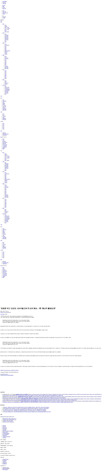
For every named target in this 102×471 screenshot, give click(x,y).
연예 (1, 111)
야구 (3, 124)
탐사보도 (4, 16)
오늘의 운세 (5, 142)
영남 (5, 76)
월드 (5, 94)
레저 (5, 62)
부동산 (4, 104)
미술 (5, 60)
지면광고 (4, 426)
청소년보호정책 (5, 434)
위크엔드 (6, 66)
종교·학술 (6, 58)
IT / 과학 (4, 105)
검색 (1, 20)
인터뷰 (6, 84)
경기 (5, 201)
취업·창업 (4, 238)
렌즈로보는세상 (5, 262)
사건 (5, 40)
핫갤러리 (4, 132)
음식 (5, 65)
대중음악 (4, 118)
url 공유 (5, 314)
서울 (5, 71)
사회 (3, 32)
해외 (5, 41)
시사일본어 (5, 145)
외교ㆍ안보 (7, 29)
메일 (3, 314)
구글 (3, 10)
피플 (3, 79)
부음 (5, 81)
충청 (5, 75)
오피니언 (4, 85)
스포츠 (1, 121)
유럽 (5, 49)
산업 (3, 235)
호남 (5, 77)
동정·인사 (6, 211)
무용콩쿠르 (5, 463)
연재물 (4, 17)
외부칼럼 (6, 91)
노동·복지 (6, 36)
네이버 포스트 (5, 12)
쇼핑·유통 (4, 108)
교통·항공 (6, 38)
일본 (5, 47)
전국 (3, 69)
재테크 (4, 103)
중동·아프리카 (7, 50)
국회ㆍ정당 (7, 27)
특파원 (6, 51)
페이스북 (4, 11)
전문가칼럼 (7, 90)
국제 (3, 42)
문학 (5, 64)
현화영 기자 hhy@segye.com (5, 312)
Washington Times (6, 467)
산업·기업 (4, 106)
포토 (1, 130)
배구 (3, 127)
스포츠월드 (5, 1)
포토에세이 (5, 135)
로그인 (4, 7)
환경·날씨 (6, 37)
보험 (3, 102)
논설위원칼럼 (7, 89)
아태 (5, 48)
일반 (5, 25)
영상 (1, 265)
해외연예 (4, 119)
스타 (3, 243)
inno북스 (4, 141)
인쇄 (1, 314)
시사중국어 (5, 146)
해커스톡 (4, 143)
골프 (3, 128)
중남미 (6, 182)
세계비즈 (4, 2)
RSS (3, 6)
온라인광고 (5, 427)
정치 (3, 152)
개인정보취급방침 (6, 433)
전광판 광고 (5, 428)
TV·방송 (4, 116)
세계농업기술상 (5, 459)
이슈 (1, 224)
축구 (3, 125)
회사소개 (4, 425)
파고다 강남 (5, 144)
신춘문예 (4, 461)
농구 (3, 126)
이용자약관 (5, 435)
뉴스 (1, 22)
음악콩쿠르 (5, 462)
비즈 (1, 226)
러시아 (6, 52)
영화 (3, 117)
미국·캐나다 (7, 45)
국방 (5, 30)
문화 (3, 55)
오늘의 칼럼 (7, 87)
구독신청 (4, 3)
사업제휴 (4, 429)
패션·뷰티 (6, 67)
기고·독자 (6, 221)
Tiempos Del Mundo (6, 468)
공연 (5, 59)
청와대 (6, 26)
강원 (5, 74)
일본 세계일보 (5, 469)
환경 (3, 267)
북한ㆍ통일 (7, 31)
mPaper (4, 5)
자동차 (4, 107)
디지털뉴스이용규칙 (6, 436)
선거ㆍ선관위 (7, 28)
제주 (5, 78)
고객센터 (4, 437)
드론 (3, 140)
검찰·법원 (6, 35)
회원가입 (4, 8)
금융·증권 (4, 101)
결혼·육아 (6, 68)
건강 (5, 61)
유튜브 (4, 13)
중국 (5, 46)
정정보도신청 (5, 432)
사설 (5, 86)
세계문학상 (5, 460)
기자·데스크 (7, 88)
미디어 (6, 57)
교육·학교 (6, 39)
